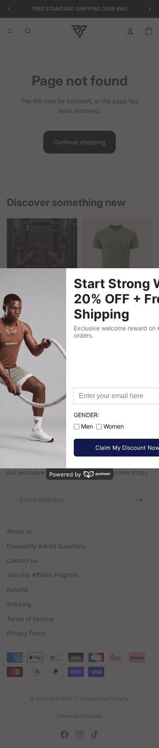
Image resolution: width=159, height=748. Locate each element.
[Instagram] (80, 734)
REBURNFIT (64, 699)
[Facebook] (64, 734)
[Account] (130, 31)
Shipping (19, 604)
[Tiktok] (94, 734)
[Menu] (10, 31)
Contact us (22, 560)
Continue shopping (79, 142)
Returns (17, 589)
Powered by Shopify (105, 699)
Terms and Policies (79, 716)
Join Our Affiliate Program (42, 574)
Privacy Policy (26, 633)
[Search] (28, 31)
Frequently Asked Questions (46, 546)
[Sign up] (139, 500)
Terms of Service (30, 618)
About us (19, 531)
